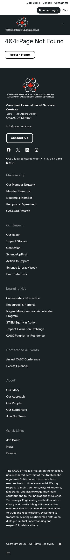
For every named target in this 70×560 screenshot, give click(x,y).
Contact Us (19, 138)
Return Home (20, 54)
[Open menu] (62, 25)
